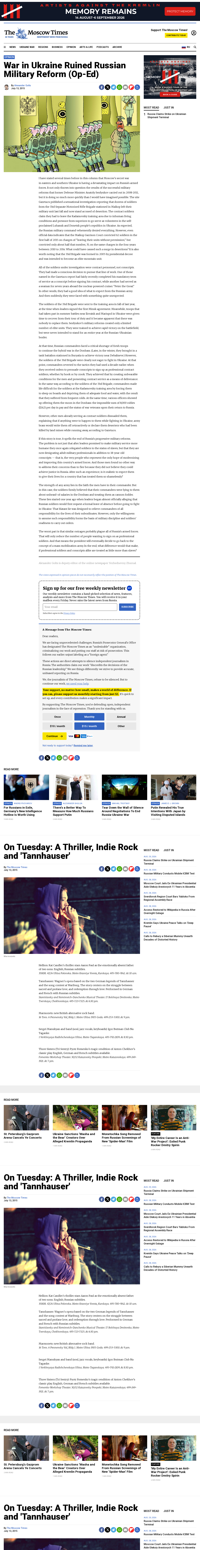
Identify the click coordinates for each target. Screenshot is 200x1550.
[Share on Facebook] (101, 87)
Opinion (71, 47)
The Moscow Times (17, 867)
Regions (43, 47)
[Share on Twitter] (107, 87)
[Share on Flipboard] (131, 87)
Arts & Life (86, 47)
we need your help (77, 683)
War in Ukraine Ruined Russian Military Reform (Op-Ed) (65, 69)
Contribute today (176, 35)
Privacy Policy (69, 613)
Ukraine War (27, 47)
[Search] (195, 47)
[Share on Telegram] (113, 87)
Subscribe (127, 607)
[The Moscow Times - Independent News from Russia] (36, 33)
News (13, 47)
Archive (117, 47)
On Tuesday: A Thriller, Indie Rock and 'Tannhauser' (71, 851)
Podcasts (103, 47)
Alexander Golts (22, 85)
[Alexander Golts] (7, 87)
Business (57, 47)
